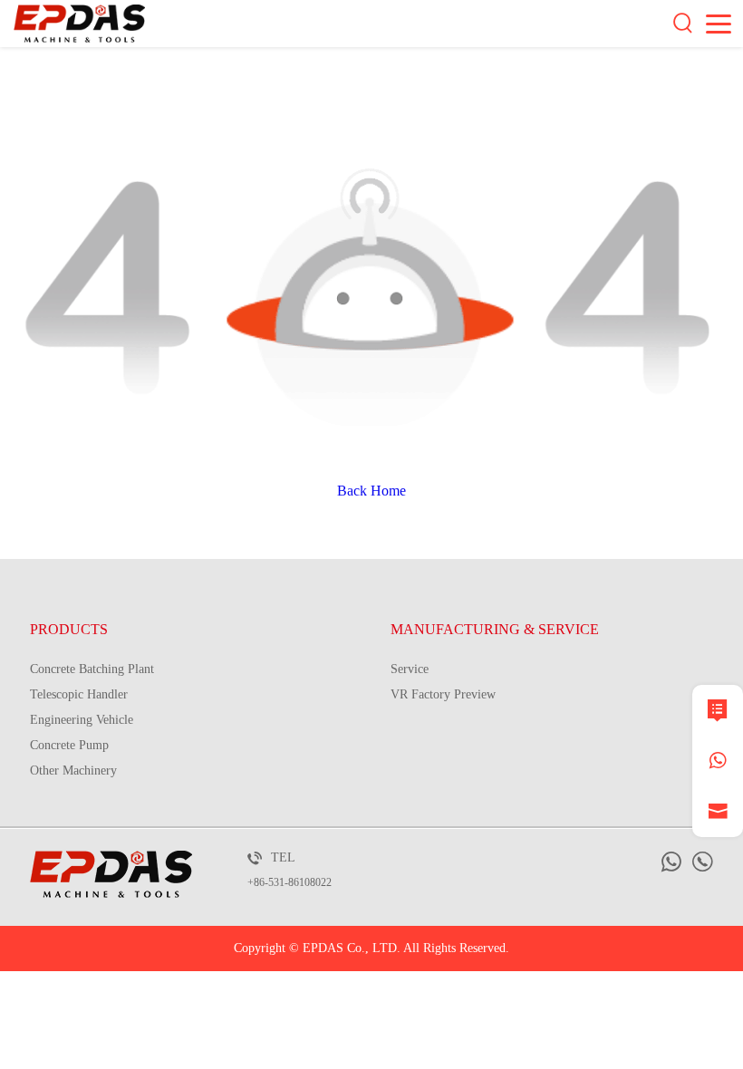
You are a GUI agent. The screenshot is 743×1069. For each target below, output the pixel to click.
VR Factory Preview (443, 694)
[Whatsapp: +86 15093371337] (717, 761)
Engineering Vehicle (81, 720)
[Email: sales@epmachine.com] (717, 811)
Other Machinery (73, 770)
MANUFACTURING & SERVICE (495, 629)
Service (410, 669)
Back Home (371, 490)
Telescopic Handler (79, 694)
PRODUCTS (69, 629)
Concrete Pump (69, 745)
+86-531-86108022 (289, 882)
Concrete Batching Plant (92, 669)
